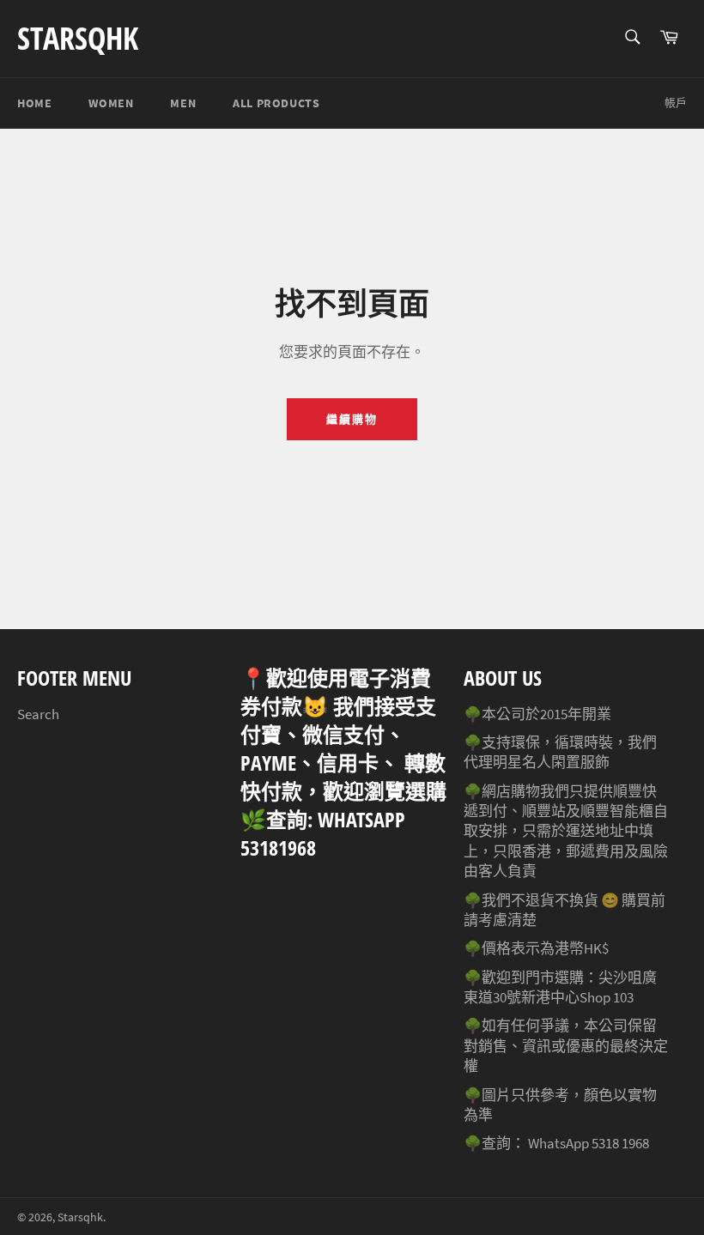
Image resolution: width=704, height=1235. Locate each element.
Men (183, 103)
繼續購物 (352, 419)
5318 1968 (620, 1143)
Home (34, 103)
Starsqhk (77, 38)
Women (110, 103)
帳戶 (676, 102)
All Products (276, 103)
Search (38, 714)
